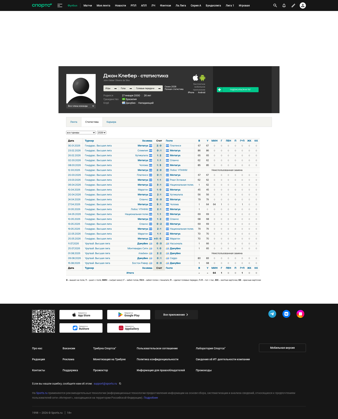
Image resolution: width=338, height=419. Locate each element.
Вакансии (69, 348)
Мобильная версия (282, 347)
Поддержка (70, 370)
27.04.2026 (74, 204)
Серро (173, 258)
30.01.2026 (74, 145)
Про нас (37, 348)
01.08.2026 (74, 253)
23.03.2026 (74, 180)
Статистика (92, 122)
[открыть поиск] (275, 5)
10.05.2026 (74, 219)
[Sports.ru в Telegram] (273, 314)
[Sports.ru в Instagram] (301, 314)
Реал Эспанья (178, 180)
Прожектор (100, 370)
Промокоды (204, 370)
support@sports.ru (105, 383)
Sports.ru (42, 393)
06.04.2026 (74, 184)
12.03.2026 (74, 170)
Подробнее (151, 397)
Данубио (131, 103)
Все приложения (174, 314)
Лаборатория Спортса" (211, 348)
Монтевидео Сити (138, 248)
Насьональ (176, 243)
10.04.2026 (74, 189)
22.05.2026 (74, 233)
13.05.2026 (74, 224)
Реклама (68, 359)
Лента (73, 122)
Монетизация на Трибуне (109, 359)
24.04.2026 (74, 199)
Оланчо (174, 160)
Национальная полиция (182, 184)
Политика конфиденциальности (157, 359)
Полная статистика (174, 89)
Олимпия (143, 150)
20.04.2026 (74, 194)
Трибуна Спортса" (104, 348)
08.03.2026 (74, 165)
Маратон (143, 189)
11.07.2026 (73, 243)
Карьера (111, 122)
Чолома (143, 165)
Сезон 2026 (170, 86)
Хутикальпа (141, 155)
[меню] (60, 5)
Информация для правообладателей (161, 370)
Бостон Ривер (140, 263)
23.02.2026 (74, 150)
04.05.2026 (74, 214)
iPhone (191, 92)
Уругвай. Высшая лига (97, 243)
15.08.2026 (74, 263)
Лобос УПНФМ (178, 170)
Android (201, 92)
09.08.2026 (74, 258)
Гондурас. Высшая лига (98, 145)
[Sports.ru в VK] (287, 314)
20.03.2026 (74, 175)
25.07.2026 (74, 248)
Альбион (143, 253)
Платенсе (175, 145)
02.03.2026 (74, 160)
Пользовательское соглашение (157, 348)
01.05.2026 (74, 209)
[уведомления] (284, 5)
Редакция (38, 359)
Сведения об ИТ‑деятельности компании (223, 359)
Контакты (38, 370)
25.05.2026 (74, 238)
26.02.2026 (74, 155)
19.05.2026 (74, 228)
